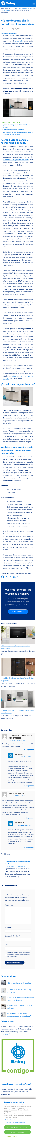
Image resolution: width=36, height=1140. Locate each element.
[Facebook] (2, 577)
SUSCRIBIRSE (18, 612)
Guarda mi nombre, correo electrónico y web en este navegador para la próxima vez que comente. (19, 954)
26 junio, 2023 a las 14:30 (23, 825)
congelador (19, 41)
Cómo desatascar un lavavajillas (19, 983)
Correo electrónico (12, 936)
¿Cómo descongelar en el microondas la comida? (16, 126)
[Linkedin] (14, 577)
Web (6, 944)
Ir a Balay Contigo (8, 1034)
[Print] (18, 577)
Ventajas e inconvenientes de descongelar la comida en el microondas (18, 133)
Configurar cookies (10, 1136)
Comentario (10, 905)
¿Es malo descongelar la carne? (13, 129)
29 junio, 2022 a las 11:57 (17, 740)
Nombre (8, 927)
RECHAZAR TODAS (17, 1132)
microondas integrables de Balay (16, 160)
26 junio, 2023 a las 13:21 (17, 796)
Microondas (6, 29)
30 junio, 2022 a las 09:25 (24, 757)
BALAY (8, 3)
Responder (30, 750)
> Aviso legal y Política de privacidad (14, 1122)
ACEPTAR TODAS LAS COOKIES (17, 1127)
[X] (6, 577)
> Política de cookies (10, 1120)
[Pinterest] (10, 577)
